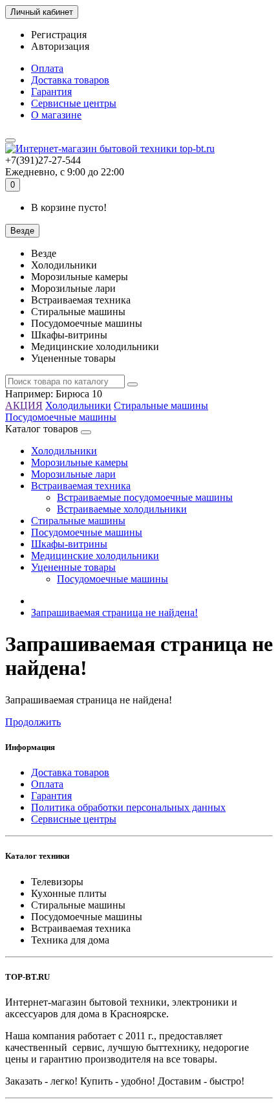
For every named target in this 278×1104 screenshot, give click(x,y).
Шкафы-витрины (69, 543)
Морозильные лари (73, 474)
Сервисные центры (73, 103)
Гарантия (51, 91)
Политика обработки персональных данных (128, 807)
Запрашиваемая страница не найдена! (114, 612)
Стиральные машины (161, 405)
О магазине (56, 114)
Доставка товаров (70, 79)
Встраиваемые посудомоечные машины (145, 497)
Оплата (47, 68)
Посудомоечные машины (60, 417)
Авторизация (60, 46)
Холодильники (78, 405)
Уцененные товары (73, 567)
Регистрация (59, 34)
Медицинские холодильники (95, 555)
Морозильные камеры (79, 462)
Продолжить (33, 721)
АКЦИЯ (24, 405)
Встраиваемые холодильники (122, 508)
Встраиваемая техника (81, 485)
